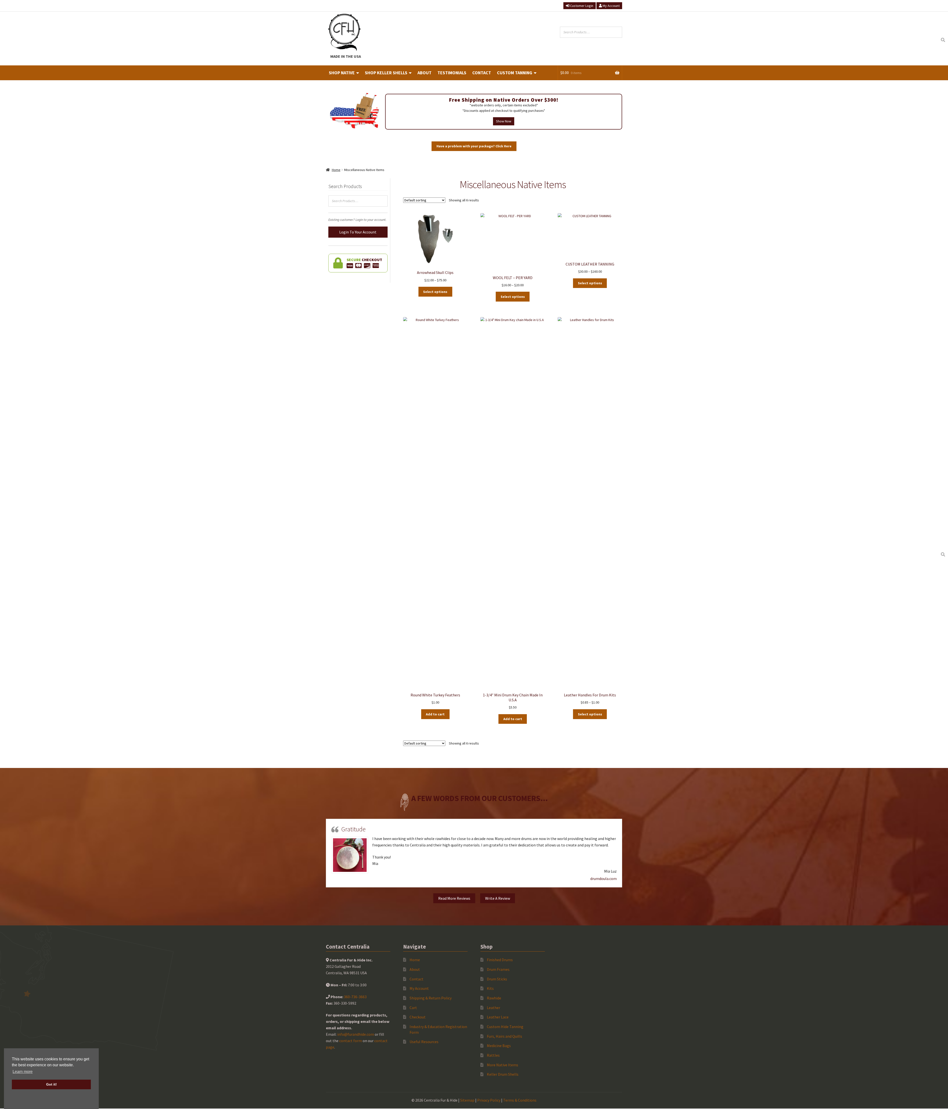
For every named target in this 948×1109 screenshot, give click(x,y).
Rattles (493, 1055)
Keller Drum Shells (502, 1074)
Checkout (418, 1016)
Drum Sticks (497, 978)
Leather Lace (498, 1016)
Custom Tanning (514, 73)
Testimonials (451, 73)
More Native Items (502, 1064)
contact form (350, 1040)
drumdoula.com (603, 878)
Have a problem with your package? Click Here (474, 146)
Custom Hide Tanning (505, 1026)
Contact (481, 73)
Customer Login (581, 5)
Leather (493, 1007)
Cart (413, 1007)
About (424, 73)
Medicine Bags (499, 1045)
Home (336, 170)
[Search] (943, 40)
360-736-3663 (355, 996)
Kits (490, 988)
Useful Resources (424, 1041)
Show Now (503, 121)
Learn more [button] (23, 1072)
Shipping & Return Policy (431, 997)
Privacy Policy (488, 1100)
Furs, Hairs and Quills (504, 1036)
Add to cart (435, 714)
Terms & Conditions (519, 1100)
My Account (611, 5)
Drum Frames (498, 969)
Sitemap (467, 1100)
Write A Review (497, 898)
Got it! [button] (51, 1084)
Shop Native (342, 73)
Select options (435, 291)
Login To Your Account (357, 231)
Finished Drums (500, 959)
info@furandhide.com (355, 1034)
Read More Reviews (454, 898)
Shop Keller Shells (386, 73)
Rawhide (494, 997)
